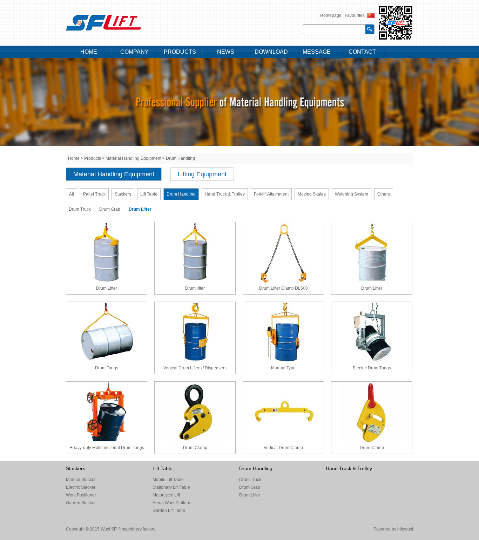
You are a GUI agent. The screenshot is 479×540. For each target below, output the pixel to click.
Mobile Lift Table (168, 479)
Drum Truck (80, 209)
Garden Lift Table (169, 510)
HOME (88, 52)
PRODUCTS (180, 52)
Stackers (123, 194)
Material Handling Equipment (133, 158)
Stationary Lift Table (171, 487)
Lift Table (148, 194)
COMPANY (134, 52)
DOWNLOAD (271, 52)
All (71, 194)
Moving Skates (312, 194)
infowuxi (404, 529)
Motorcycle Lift (166, 495)
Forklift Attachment (271, 194)
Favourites (355, 15)
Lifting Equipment (202, 174)
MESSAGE (317, 52)
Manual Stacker (81, 479)
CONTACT (362, 52)
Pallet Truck (94, 194)
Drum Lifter (140, 209)
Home (74, 158)
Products (92, 158)
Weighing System (351, 194)
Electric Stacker (80, 487)
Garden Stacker (81, 502)
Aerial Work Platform (172, 502)
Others (383, 194)
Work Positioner (81, 495)
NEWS (225, 52)
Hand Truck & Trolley (225, 194)
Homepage (331, 15)
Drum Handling (180, 158)
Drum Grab (109, 209)
